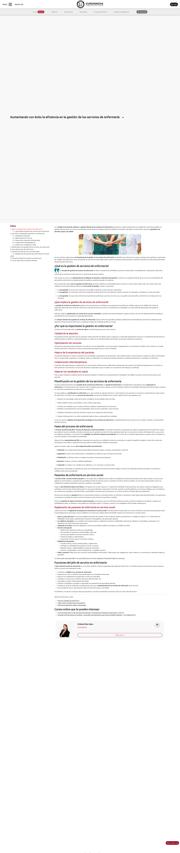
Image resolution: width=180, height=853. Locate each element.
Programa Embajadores (121, 12)
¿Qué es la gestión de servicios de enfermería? (26, 229)
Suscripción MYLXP (100, 12)
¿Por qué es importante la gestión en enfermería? (27, 233)
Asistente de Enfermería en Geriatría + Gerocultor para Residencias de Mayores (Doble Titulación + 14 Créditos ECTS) (96, 615)
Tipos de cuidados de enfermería (68, 600)
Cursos (38, 12)
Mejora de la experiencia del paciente (26, 240)
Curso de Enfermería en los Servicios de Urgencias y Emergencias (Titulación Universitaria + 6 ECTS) (90, 612)
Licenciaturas (68, 12)
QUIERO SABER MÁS (172, 843)
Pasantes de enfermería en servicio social (24, 251)
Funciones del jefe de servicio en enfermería (25, 258)
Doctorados (83, 12)
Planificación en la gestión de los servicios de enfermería (29, 247)
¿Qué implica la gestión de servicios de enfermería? (30, 231)
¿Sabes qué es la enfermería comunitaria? (71, 603)
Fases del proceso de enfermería (21, 249)
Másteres (54, 12)
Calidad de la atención (21, 236)
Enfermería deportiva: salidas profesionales (71, 605)
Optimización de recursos (22, 238)
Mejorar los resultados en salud (24, 245)
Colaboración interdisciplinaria (23, 242)
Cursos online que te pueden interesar (23, 260)
